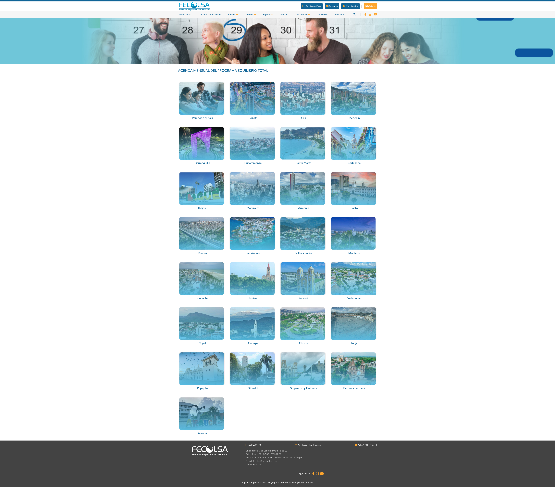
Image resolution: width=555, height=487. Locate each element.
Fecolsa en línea (313, 6)
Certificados (352, 6)
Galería (371, 6)
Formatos (333, 6)
